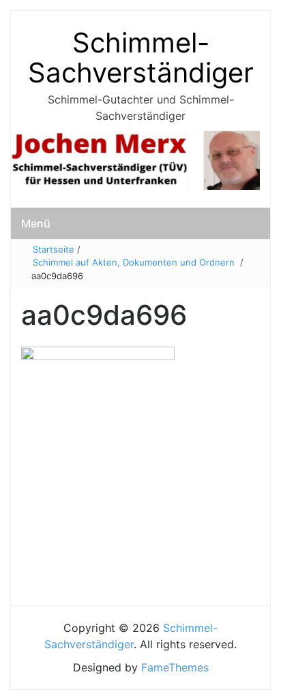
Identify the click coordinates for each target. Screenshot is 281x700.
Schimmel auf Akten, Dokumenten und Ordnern (134, 262)
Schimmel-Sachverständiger (141, 57)
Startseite (53, 249)
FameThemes (175, 667)
